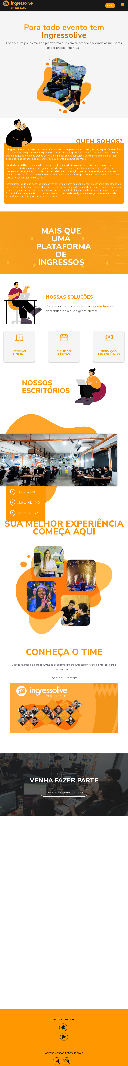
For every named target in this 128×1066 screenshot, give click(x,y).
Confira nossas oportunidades (64, 792)
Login (110, 5)
